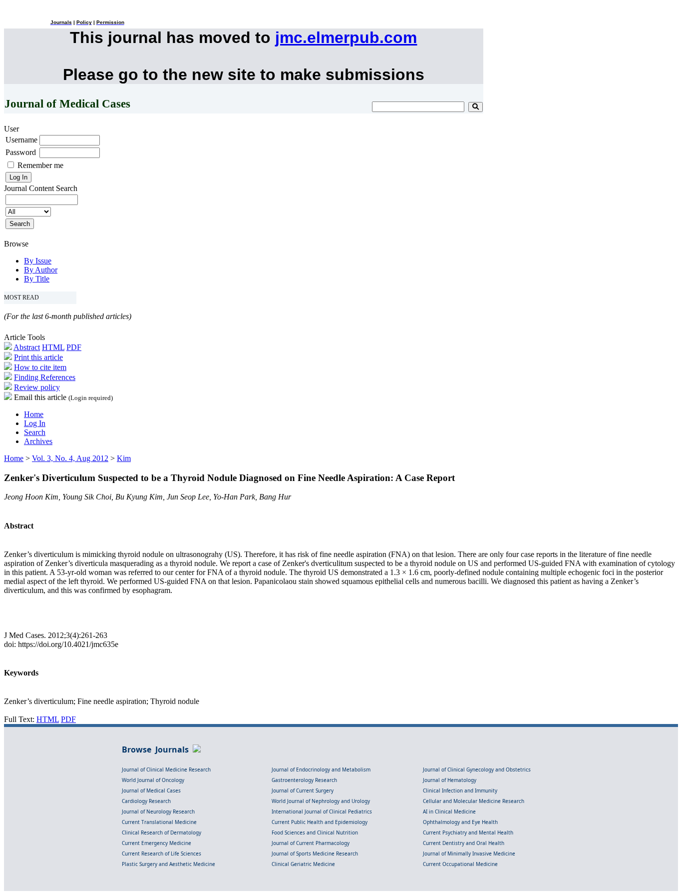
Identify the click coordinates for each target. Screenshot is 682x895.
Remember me (40, 165)
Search (34, 432)
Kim (124, 458)
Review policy (37, 387)
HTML (53, 347)
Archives (38, 441)
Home (33, 414)
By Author (40, 270)
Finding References (44, 377)
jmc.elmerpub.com (346, 37)
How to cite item (40, 367)
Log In (34, 423)
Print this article (38, 357)
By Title (36, 278)
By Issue (37, 260)
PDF (73, 347)
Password (20, 152)
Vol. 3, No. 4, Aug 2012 (70, 458)
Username (21, 140)
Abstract (26, 347)
